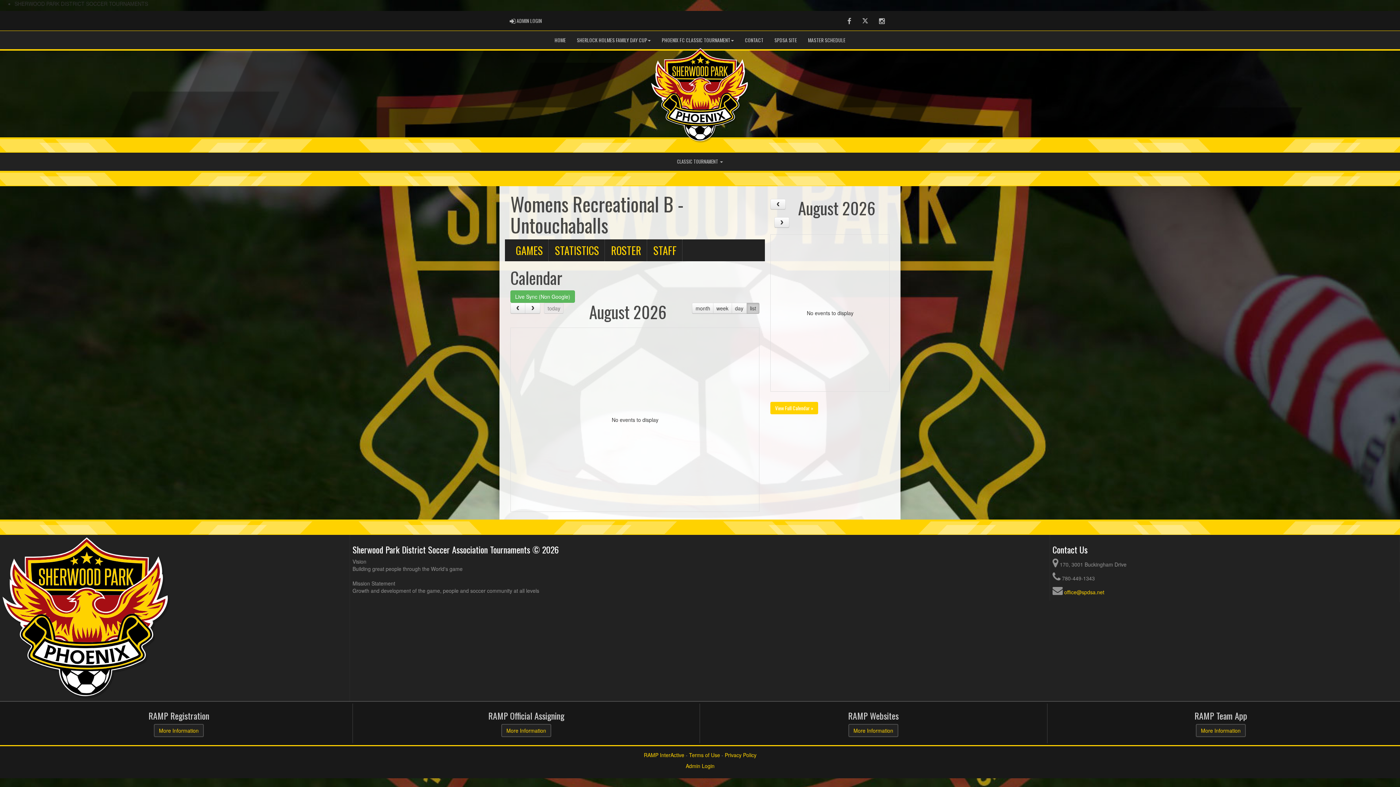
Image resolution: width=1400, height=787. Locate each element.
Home (560, 40)
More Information (179, 730)
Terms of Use (704, 755)
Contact (754, 40)
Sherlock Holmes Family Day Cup (612, 40)
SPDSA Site (785, 40)
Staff (665, 250)
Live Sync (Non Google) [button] (542, 296)
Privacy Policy (741, 755)
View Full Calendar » (794, 408)
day (739, 308)
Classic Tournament (698, 161)
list (753, 308)
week (722, 308)
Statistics (577, 250)
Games (529, 250)
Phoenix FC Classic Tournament (696, 40)
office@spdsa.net (1084, 592)
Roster (626, 250)
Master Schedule (826, 40)
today (554, 308)
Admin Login (700, 766)
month (703, 308)
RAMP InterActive (664, 755)
